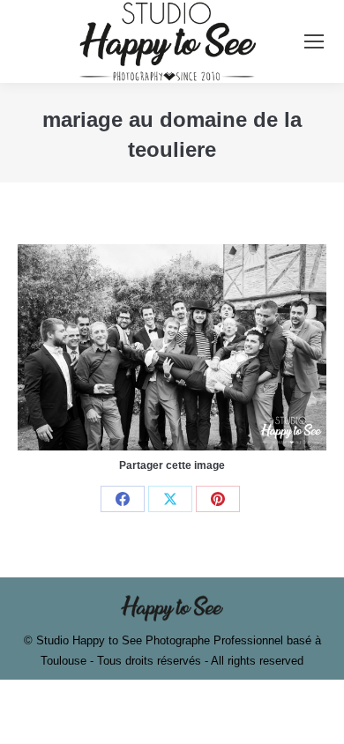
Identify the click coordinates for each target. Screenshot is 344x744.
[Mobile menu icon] (314, 41)
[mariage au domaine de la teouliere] (172, 347)
